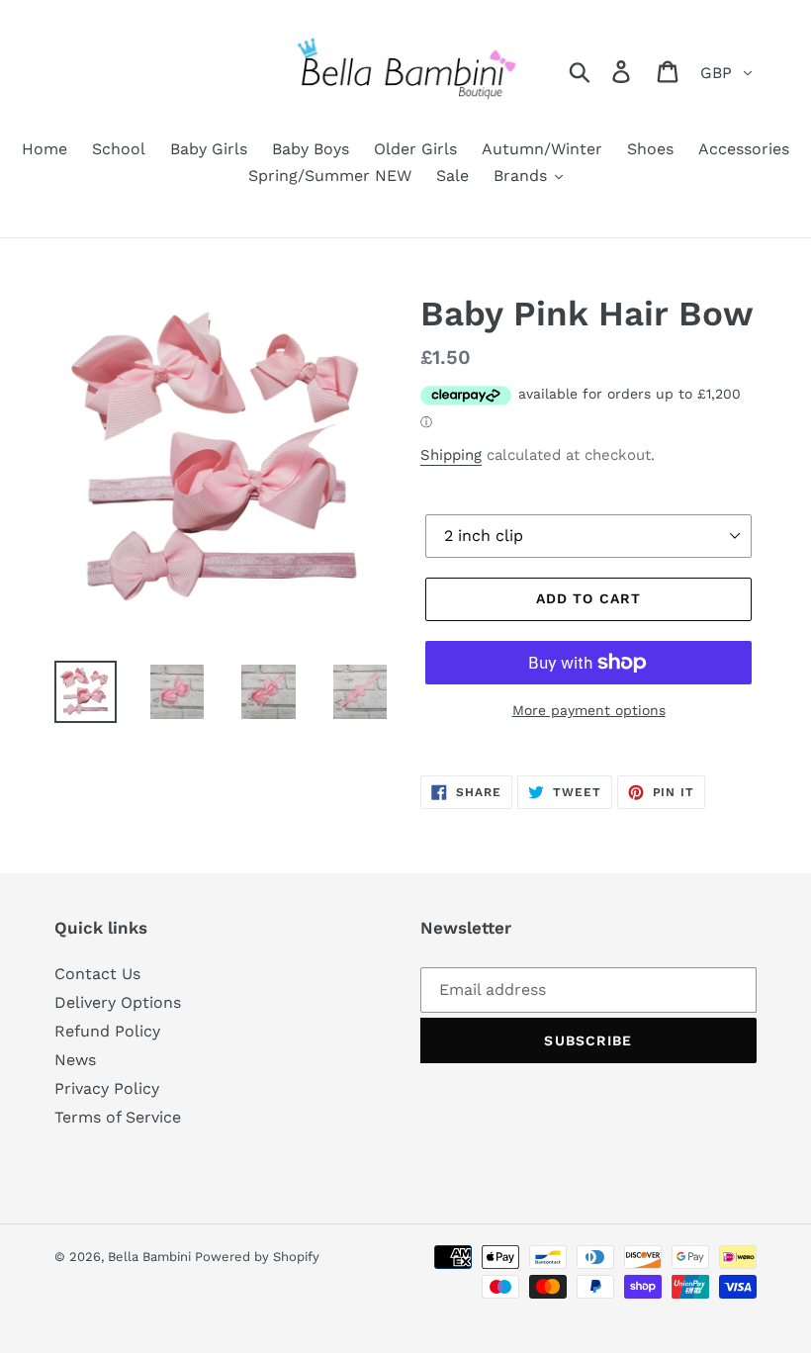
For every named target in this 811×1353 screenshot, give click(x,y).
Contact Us (97, 973)
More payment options (589, 710)
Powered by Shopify (257, 1256)
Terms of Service (117, 1117)
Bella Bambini (151, 1256)
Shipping (451, 455)
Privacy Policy (106, 1088)
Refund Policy (107, 1031)
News (75, 1059)
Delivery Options (117, 1002)
